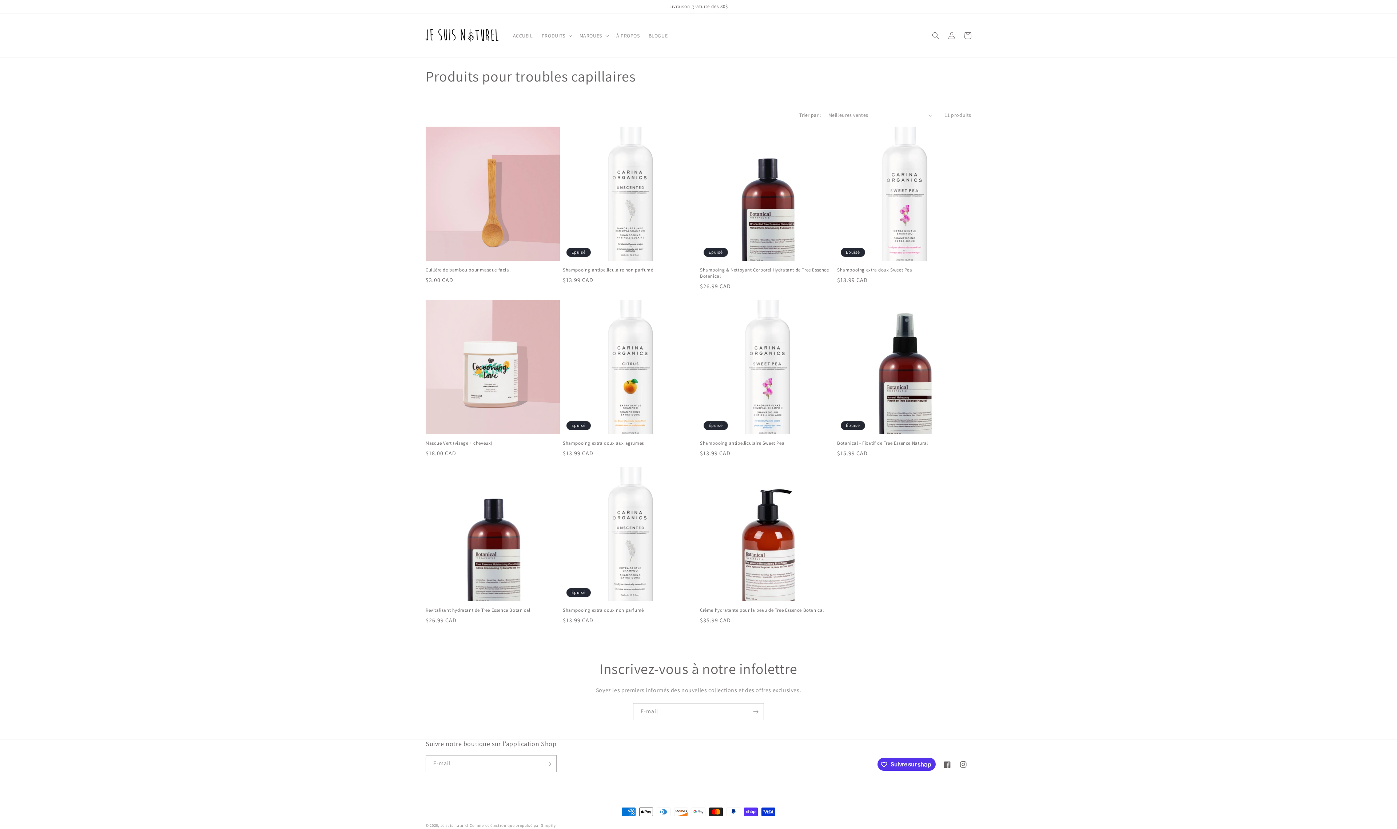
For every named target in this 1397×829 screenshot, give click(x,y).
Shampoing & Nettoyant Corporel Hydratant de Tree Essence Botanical (764, 273)
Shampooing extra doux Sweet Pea (874, 270)
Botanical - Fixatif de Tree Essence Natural (882, 443)
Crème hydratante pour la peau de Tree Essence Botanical (762, 610)
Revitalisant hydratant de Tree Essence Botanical (478, 610)
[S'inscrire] (756, 711)
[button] (556, 35)
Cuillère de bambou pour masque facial (468, 270)
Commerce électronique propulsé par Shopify (513, 825)
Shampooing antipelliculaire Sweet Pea (742, 443)
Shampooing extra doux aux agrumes (603, 443)
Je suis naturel (455, 825)
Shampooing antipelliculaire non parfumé (608, 270)
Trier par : (810, 115)
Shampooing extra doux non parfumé (603, 610)
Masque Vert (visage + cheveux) (459, 443)
